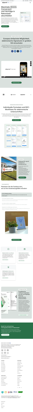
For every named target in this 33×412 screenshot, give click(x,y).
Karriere (18, 382)
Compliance (2, 379)
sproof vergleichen (3, 378)
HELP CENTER (26, 0)
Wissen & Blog (19, 367)
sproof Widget (3, 364)
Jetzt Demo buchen (5, 334)
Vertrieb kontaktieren (16, 82)
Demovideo (18, 364)
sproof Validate (3, 368)
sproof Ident (2, 363)
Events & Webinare (19, 370)
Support (18, 385)
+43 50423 (30, 0)
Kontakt (18, 378)
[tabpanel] (16, 222)
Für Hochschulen (3, 385)
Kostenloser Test (19, 363)
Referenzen (19, 379)
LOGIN (23, 0)
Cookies (2, 407)
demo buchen (4, 26)
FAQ (18, 371)
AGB (1, 404)
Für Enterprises (3, 382)
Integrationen (3, 371)
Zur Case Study (21, 177)
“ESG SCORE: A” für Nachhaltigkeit (12, 397)
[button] (16, 69)
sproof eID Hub (3, 367)
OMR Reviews (13, 396)
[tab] (16, 195)
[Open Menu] (30, 2)
